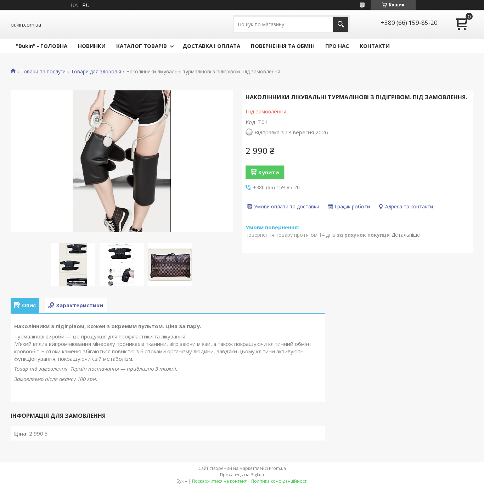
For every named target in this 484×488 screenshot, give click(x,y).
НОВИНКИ (92, 45)
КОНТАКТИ (375, 45)
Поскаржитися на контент (219, 481)
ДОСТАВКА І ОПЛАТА (211, 45)
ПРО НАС (337, 45)
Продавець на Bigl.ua (242, 475)
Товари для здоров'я (96, 71)
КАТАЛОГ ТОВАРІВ (141, 45)
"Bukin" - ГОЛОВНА (41, 45)
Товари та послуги (43, 71)
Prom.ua (277, 468)
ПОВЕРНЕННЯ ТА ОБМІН (283, 45)
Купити (268, 172)
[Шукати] (340, 24)
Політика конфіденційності (279, 481)
